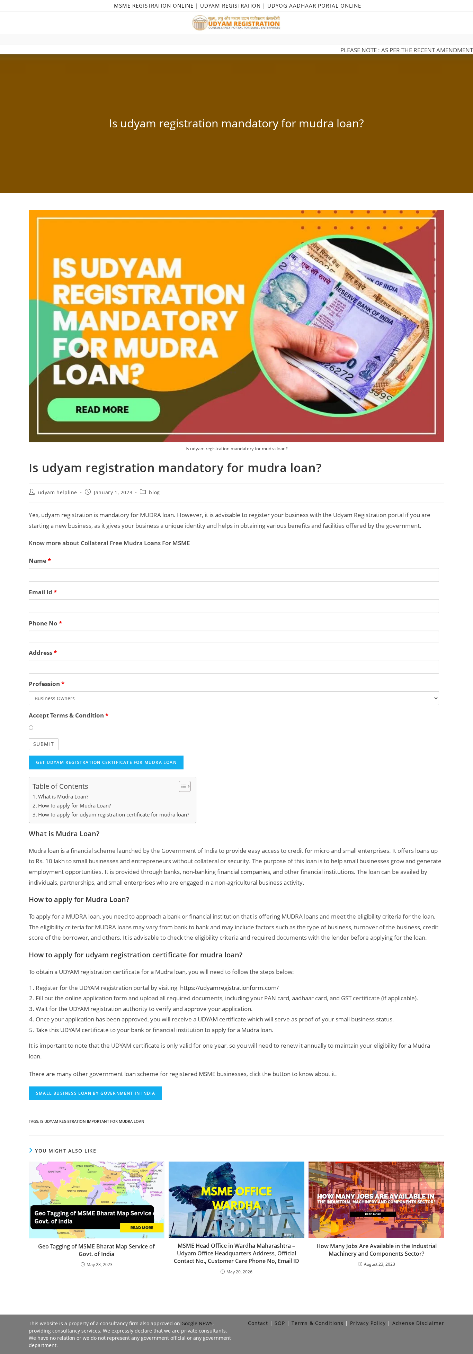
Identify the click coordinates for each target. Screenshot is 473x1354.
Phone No (45, 623)
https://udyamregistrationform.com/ (230, 988)
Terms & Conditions (317, 1323)
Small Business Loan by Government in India (95, 1093)
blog (154, 492)
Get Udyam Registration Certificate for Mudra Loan (106, 762)
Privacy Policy (368, 1323)
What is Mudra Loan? (63, 796)
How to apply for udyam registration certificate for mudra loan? (113, 814)
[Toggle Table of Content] (181, 786)
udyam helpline (57, 492)
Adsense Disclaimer (418, 1323)
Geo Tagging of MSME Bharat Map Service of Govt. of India (96, 1250)
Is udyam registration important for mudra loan (92, 1121)
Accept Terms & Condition (68, 715)
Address (43, 653)
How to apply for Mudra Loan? (74, 805)
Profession (46, 684)
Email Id (43, 592)
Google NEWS (197, 1323)
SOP (280, 1323)
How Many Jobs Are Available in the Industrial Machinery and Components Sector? (376, 1249)
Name (40, 561)
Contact (258, 1323)
